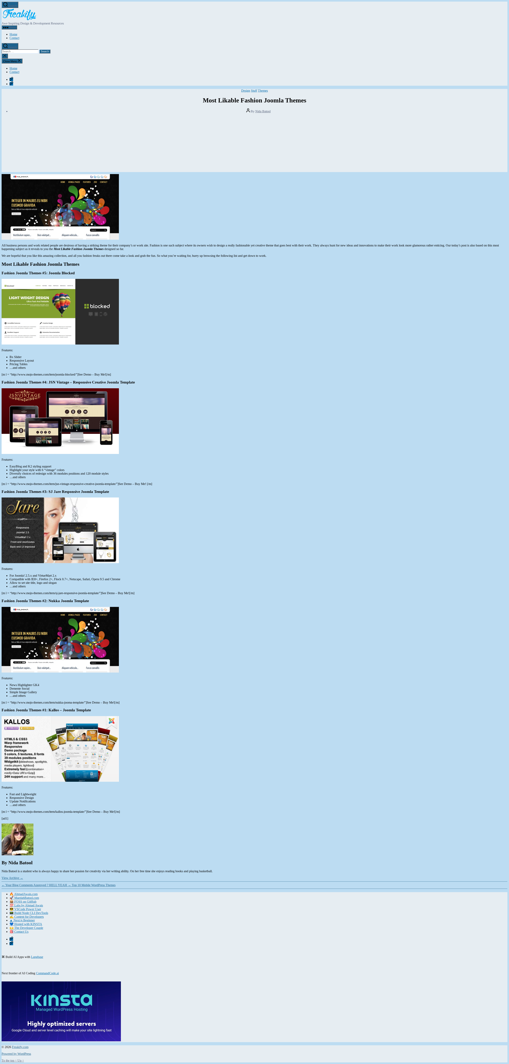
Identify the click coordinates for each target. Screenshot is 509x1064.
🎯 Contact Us (19, 931)
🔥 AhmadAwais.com (24, 894)
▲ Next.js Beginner (22, 920)
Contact (14, 38)
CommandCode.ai (47, 973)
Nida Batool (263, 111)
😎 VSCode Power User (25, 909)
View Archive (12, 878)
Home (13, 34)
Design (245, 90)
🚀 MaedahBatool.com (24, 897)
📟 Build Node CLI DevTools (29, 913)
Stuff (254, 90)
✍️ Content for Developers (27, 916)
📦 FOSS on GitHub (23, 901)
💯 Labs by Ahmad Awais (26, 905)
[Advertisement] (254, 144)
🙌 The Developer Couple (26, 928)
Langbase (37, 957)
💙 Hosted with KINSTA (26, 924)
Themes (263, 90)
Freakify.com (20, 1047)
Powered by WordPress (16, 1053)
